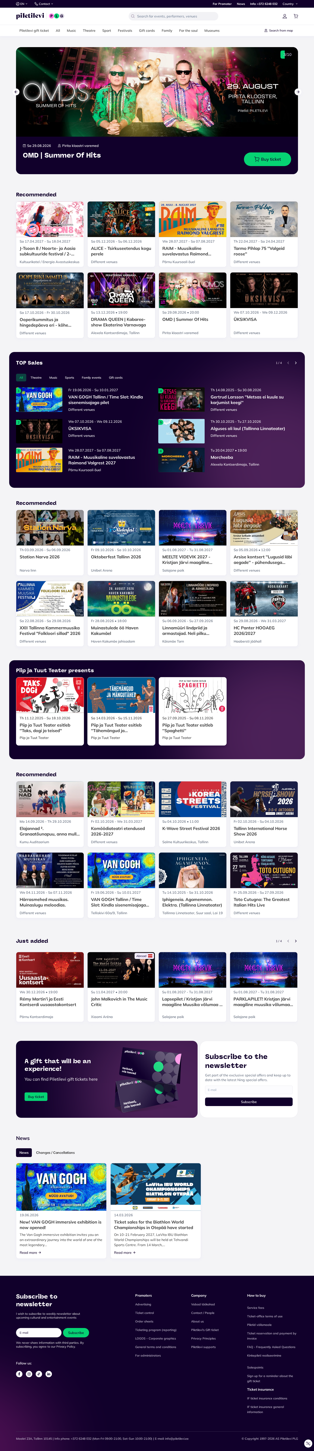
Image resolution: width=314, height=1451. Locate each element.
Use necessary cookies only (157, 752)
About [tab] (221, 694)
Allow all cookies (157, 732)
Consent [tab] (93, 694)
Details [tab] (157, 694)
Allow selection (157, 742)
